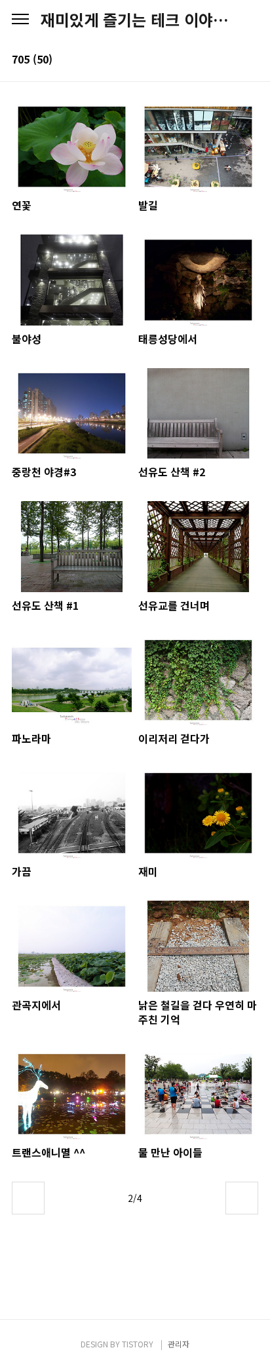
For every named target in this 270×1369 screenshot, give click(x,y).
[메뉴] (20, 20)
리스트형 (250, 60)
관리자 (178, 1343)
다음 (241, 1198)
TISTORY (137, 1343)
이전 (28, 1198)
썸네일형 (232, 60)
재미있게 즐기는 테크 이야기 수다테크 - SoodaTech (135, 19)
